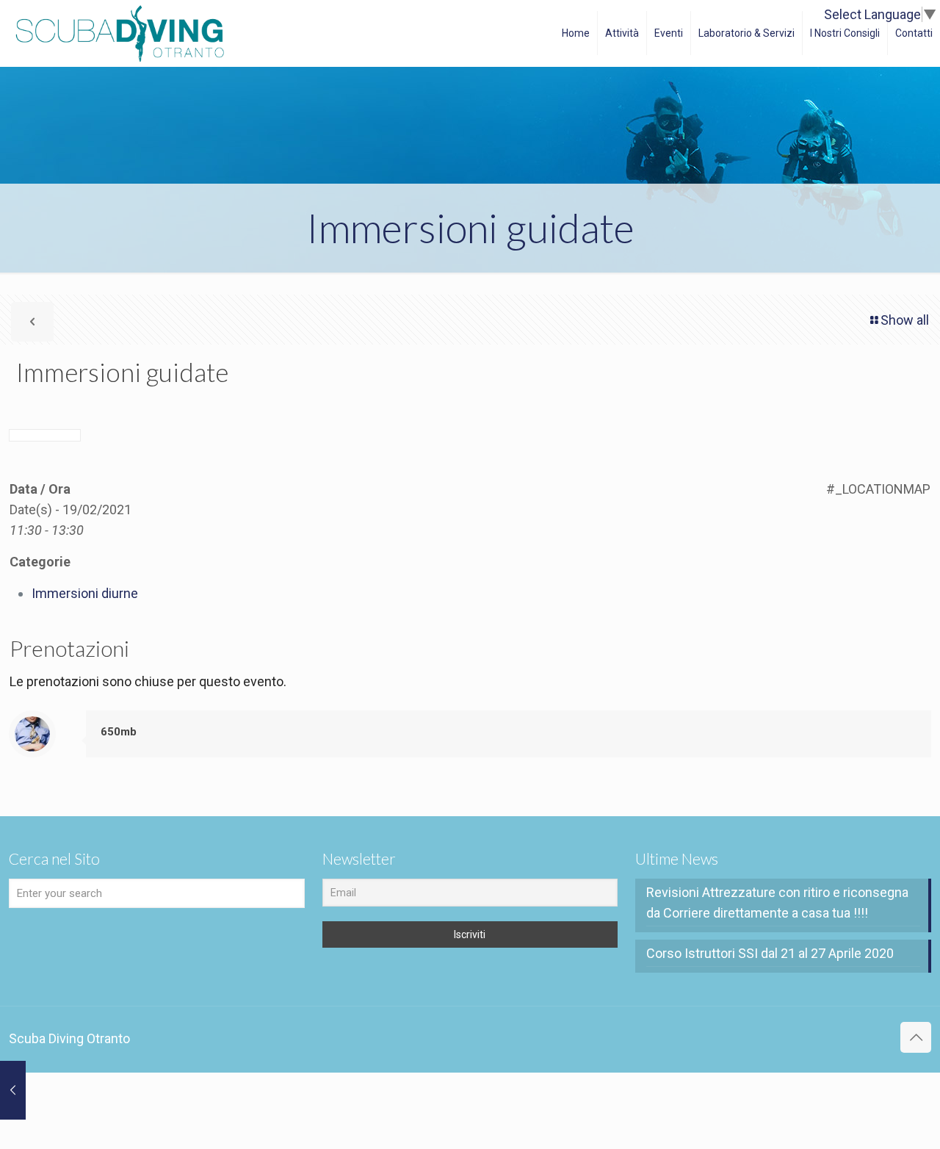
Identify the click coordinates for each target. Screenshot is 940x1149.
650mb (119, 731)
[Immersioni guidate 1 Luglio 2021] (13, 1090)
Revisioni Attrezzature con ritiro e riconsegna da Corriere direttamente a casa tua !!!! (777, 903)
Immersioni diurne (85, 593)
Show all (905, 320)
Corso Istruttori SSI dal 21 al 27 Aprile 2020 (770, 953)
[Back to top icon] (915, 1037)
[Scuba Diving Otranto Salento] (120, 33)
